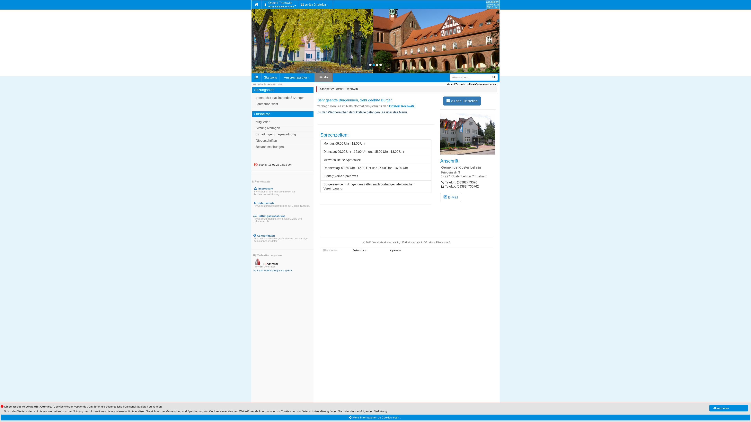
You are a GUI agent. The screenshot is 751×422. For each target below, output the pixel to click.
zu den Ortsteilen (464, 101)
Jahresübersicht (267, 104)
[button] (257, 4)
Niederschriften (266, 140)
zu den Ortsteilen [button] (315, 4)
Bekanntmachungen (270, 146)
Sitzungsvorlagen (268, 128)
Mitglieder (262, 122)
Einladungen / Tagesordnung (276, 134)
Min (325, 77)
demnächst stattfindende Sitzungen (280, 97)
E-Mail (452, 197)
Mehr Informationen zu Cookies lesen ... (376, 417)
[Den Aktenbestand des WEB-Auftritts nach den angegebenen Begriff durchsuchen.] (494, 77)
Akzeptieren (721, 408)
